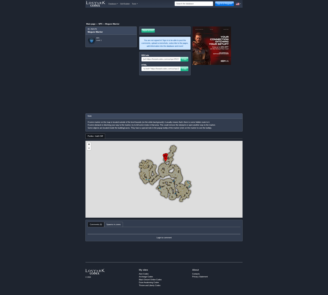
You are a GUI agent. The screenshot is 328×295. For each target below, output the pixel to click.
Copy (184, 59)
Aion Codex (144, 274)
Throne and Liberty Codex (150, 285)
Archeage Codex (146, 277)
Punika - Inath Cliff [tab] (95, 136)
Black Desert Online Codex (150, 279)
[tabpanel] (164, 179)
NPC (101, 24)
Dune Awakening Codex (149, 282)
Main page (90, 24)
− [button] (89, 148)
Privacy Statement (200, 277)
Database (112, 4)
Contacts (196, 274)
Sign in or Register (224, 4)
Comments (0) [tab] (96, 224)
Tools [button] (134, 4)
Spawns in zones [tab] (113, 224)
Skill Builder (125, 4)
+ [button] (89, 144)
